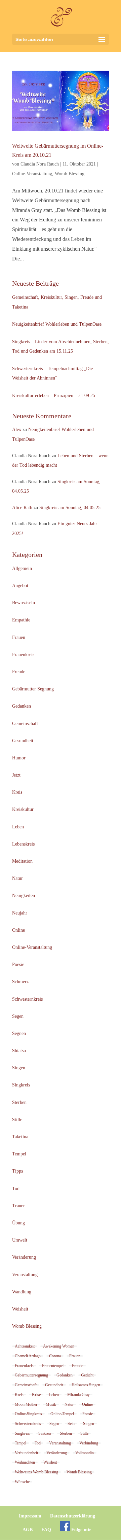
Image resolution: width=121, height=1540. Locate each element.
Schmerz (20, 981)
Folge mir (80, 1529)
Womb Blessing (69, 173)
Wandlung (21, 1291)
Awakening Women (58, 1346)
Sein (71, 1423)
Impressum (30, 1515)
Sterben (19, 1102)
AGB (28, 1529)
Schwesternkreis (27, 999)
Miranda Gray (78, 1394)
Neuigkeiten (23, 895)
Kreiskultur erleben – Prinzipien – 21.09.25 (53, 395)
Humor (19, 757)
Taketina (20, 1136)
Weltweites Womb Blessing (36, 1472)
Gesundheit (22, 740)
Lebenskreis (23, 844)
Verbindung (88, 1443)
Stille (17, 1119)
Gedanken (21, 706)
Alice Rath (22, 507)
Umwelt (19, 1240)
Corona (55, 1356)
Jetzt (16, 775)
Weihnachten (25, 1462)
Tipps (17, 1171)
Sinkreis (44, 1433)
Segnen (19, 1033)
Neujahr (19, 913)
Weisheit (20, 1309)
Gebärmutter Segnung (33, 688)
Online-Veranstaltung (32, 173)
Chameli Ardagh (28, 1356)
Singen (18, 1067)
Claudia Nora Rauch (40, 164)
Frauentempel (53, 1365)
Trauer (18, 1205)
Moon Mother (26, 1404)
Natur (17, 878)
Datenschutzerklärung (72, 1515)
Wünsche (22, 1481)
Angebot (20, 585)
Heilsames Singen (86, 1385)
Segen (18, 1016)
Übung (18, 1222)
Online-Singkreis (28, 1413)
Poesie (18, 964)
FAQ (46, 1529)
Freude (18, 671)
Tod (15, 1188)
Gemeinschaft (25, 723)
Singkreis (21, 1084)
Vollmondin (84, 1453)
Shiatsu (19, 1050)
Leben (18, 826)
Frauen (18, 637)
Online (18, 930)
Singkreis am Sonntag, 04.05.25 (69, 507)
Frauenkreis (23, 654)
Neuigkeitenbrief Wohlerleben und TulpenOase (57, 324)
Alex (16, 429)
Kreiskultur (23, 809)
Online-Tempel (62, 1413)
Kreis (17, 792)
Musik (51, 1404)
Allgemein (22, 568)
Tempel (19, 1153)
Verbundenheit (26, 1453)
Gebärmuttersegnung (31, 1375)
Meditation (22, 861)
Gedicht (87, 1375)
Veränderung (24, 1257)
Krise (36, 1394)
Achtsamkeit (25, 1346)
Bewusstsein (23, 602)
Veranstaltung (25, 1274)
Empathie (21, 619)
